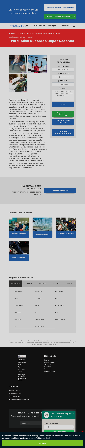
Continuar (42, 443)
